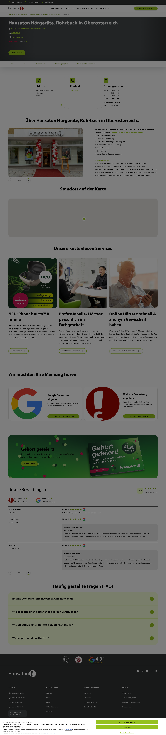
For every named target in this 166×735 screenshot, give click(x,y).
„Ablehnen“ (69, 729)
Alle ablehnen (127, 727)
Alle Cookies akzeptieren (127, 722)
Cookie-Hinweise (50, 733)
